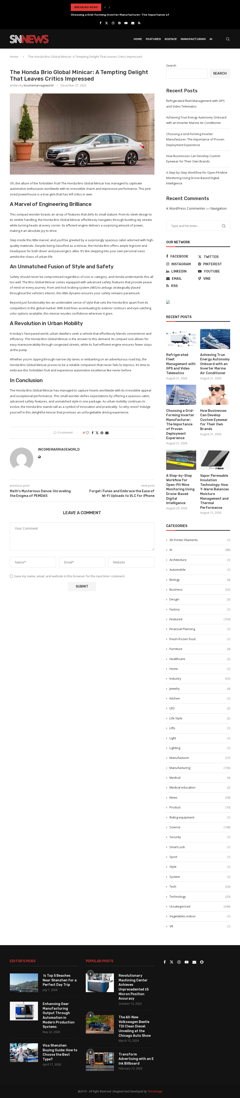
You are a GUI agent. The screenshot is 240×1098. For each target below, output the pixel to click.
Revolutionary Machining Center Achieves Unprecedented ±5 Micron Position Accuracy (134, 987)
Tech (199, 886)
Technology (199, 896)
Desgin (199, 599)
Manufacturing (193, 39)
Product (199, 807)
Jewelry (199, 688)
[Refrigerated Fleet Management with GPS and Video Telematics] (181, 339)
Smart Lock (199, 847)
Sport (199, 857)
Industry (199, 678)
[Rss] (139, 23)
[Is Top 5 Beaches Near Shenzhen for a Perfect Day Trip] (24, 982)
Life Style (199, 718)
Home (138, 39)
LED (199, 708)
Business (199, 589)
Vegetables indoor (199, 916)
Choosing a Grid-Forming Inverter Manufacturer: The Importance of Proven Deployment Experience (195, 139)
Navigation (218, 208)
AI (211, 39)
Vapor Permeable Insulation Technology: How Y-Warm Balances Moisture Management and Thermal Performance (214, 492)
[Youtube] (126, 23)
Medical (199, 777)
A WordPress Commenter (185, 208)
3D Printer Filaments (199, 540)
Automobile (199, 569)
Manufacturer (199, 758)
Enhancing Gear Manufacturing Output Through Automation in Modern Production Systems (59, 1015)
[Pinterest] (119, 23)
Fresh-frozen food (199, 639)
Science (171, 39)
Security (199, 837)
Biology (199, 580)
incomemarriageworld (38, 85)
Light (199, 738)
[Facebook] (100, 23)
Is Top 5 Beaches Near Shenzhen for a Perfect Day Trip (60, 980)
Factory (199, 609)
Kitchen (199, 698)
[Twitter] (106, 23)
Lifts (199, 728)
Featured (153, 39)
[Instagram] (113, 23)
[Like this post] (87, 433)
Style (199, 867)
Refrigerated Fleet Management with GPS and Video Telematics (180, 364)
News (199, 797)
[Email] (132, 23)
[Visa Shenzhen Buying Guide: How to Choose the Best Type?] (24, 1052)
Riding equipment (199, 817)
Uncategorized (199, 906)
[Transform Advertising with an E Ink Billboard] (100, 1061)
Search (171, 65)
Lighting (199, 748)
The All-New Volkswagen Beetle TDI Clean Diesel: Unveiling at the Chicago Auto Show (135, 1026)
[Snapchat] (202, 962)
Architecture (199, 560)
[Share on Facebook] (93, 433)
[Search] (227, 39)
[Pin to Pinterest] (102, 433)
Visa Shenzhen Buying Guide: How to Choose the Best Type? (60, 1052)
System (199, 877)
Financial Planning (199, 629)
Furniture (199, 649)
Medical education (199, 787)
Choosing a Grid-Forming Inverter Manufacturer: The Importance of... (121, 14)
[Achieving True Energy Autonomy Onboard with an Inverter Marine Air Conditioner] (215, 339)
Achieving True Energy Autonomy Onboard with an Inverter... (114, 7)
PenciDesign (155, 1091)
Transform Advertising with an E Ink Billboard (136, 1059)
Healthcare (199, 659)
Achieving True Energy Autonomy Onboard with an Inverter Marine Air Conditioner (215, 364)
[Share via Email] (107, 433)
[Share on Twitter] (97, 433)
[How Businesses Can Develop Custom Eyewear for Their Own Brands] (215, 395)
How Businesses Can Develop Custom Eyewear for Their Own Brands (214, 420)
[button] (105, 7)
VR (199, 926)
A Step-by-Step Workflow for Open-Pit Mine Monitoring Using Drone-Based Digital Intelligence (196, 178)
